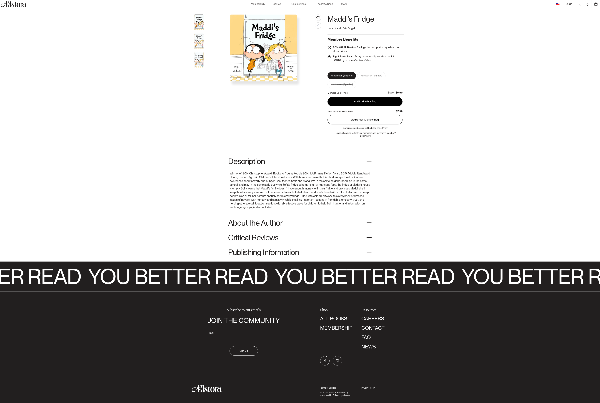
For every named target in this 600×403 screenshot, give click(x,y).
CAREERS (372, 318)
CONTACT (373, 328)
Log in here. (365, 136)
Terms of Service (328, 388)
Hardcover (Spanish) (343, 85)
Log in (569, 4)
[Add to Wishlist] (318, 18)
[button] (278, 4)
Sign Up (244, 350)
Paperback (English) (342, 75)
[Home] (13, 4)
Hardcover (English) (372, 76)
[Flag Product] (318, 25)
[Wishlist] (587, 4)
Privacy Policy (368, 388)
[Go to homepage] (242, 388)
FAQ (366, 337)
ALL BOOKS (333, 318)
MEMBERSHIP (336, 328)
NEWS (368, 347)
